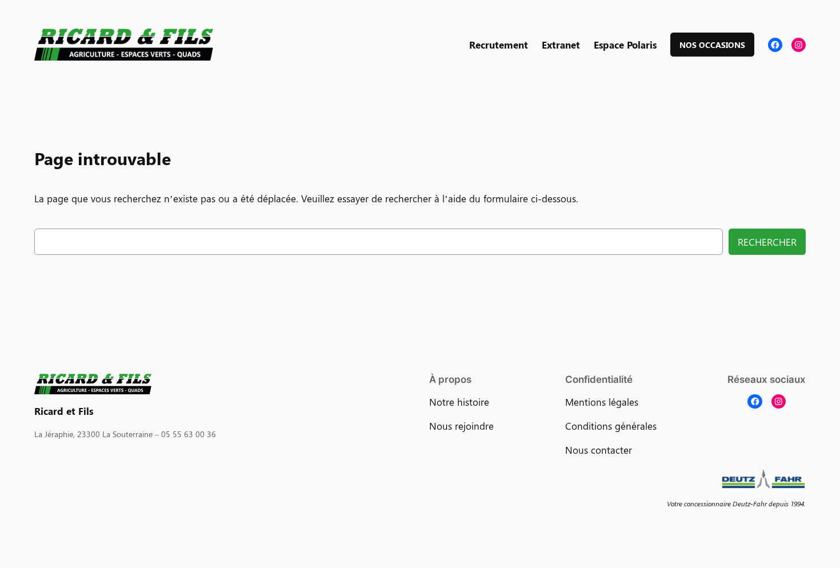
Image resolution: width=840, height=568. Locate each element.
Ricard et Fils (63, 411)
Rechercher (767, 241)
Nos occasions (712, 44)
